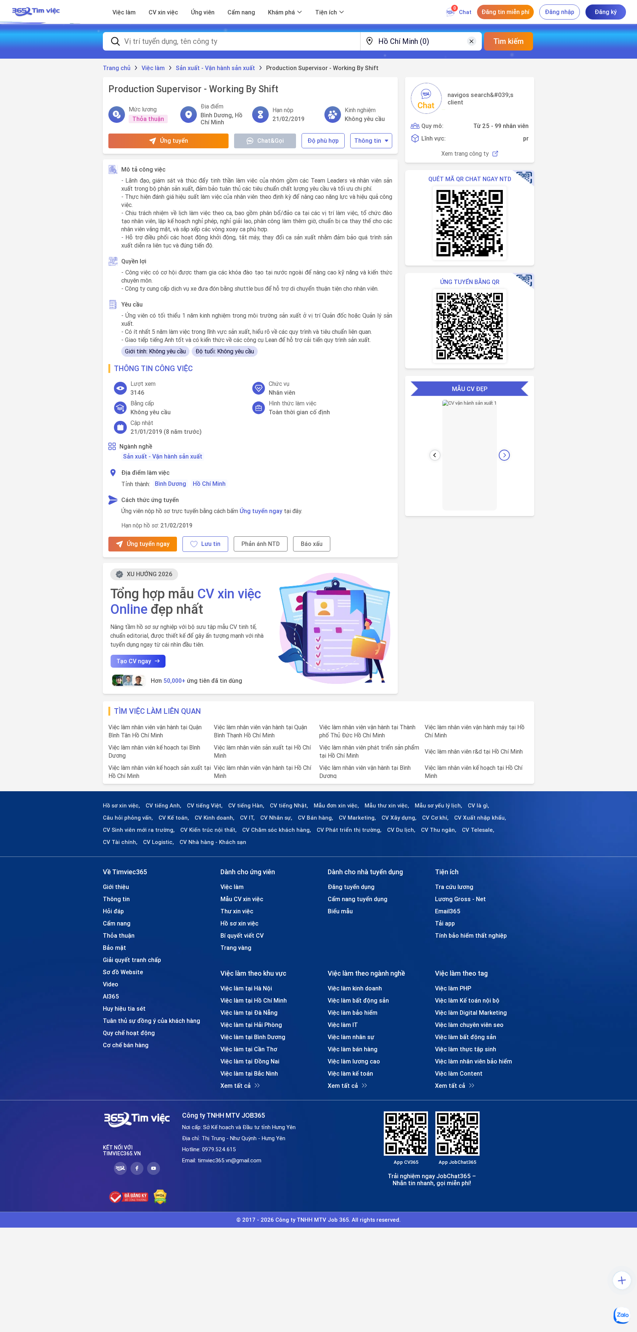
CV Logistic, (158, 842)
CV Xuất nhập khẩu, (480, 817)
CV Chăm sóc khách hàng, (276, 830)
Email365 (447, 911)
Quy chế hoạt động (129, 1033)
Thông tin (367, 140)
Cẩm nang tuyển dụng (357, 899)
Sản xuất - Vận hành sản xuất (162, 456)
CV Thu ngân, (438, 830)
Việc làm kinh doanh (355, 988)
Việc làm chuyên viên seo (469, 1024)
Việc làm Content (459, 1073)
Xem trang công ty (465, 153)
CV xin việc (163, 12)
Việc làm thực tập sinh (465, 1049)
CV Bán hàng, (315, 817)
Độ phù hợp (323, 140)
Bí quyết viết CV (242, 935)
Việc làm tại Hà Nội (246, 988)
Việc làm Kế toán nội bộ (467, 1000)
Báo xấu (312, 543)
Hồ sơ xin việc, (121, 805)
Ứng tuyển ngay (261, 511)
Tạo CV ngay (133, 661)
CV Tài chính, (120, 842)
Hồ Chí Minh (209, 483)
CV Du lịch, (401, 830)
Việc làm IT (343, 1024)
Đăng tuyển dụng (351, 886)
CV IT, (247, 817)
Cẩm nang (241, 12)
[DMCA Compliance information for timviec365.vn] (160, 1197)
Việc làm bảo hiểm (352, 1012)
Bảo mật (114, 947)
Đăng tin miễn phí (505, 11)
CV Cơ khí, (435, 817)
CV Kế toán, (174, 817)
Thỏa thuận (119, 935)
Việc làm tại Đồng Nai (249, 1061)
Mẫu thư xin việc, (387, 805)
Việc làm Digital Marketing (471, 1012)
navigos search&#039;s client (481, 98)
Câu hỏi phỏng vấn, (128, 817)
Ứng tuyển (174, 140)
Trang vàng (235, 947)
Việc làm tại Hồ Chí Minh (253, 1000)
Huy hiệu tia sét (124, 1008)
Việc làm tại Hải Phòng (251, 1024)
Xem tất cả (235, 1085)
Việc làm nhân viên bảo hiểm (473, 1061)
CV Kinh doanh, (214, 817)
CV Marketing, (357, 817)
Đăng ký (606, 11)
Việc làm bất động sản (358, 1000)
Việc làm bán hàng (352, 1049)
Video (110, 984)
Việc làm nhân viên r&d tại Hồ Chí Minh (474, 751)
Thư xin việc (236, 911)
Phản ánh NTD (260, 543)
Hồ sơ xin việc (239, 923)
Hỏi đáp (113, 911)
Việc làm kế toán (350, 1073)
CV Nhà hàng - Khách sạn (213, 842)
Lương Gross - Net (460, 899)
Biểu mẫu (340, 911)
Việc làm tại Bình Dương (252, 1037)
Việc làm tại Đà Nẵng (249, 1012)
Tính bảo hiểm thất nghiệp (471, 935)
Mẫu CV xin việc (241, 899)
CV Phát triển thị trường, (349, 830)
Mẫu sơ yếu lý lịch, (438, 805)
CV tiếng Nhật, (289, 805)
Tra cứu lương (454, 886)
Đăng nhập (559, 11)
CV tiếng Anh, (163, 805)
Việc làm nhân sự (351, 1037)
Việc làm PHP (453, 988)
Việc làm (124, 12)
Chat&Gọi (270, 140)
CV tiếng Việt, (205, 805)
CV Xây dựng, (399, 817)
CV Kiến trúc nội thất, (208, 830)
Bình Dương (170, 483)
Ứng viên (203, 12)
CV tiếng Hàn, (246, 805)
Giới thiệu (116, 886)
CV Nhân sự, (276, 817)
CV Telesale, (478, 830)
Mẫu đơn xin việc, (336, 805)
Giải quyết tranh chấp (132, 959)
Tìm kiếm (508, 41)
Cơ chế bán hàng (126, 1045)
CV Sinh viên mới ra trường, (139, 830)
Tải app (445, 923)
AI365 (111, 996)
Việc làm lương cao (354, 1061)
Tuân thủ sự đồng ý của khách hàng (151, 1020)
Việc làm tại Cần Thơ (248, 1049)
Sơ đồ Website (123, 972)
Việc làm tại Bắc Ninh (249, 1073)
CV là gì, (478, 805)
